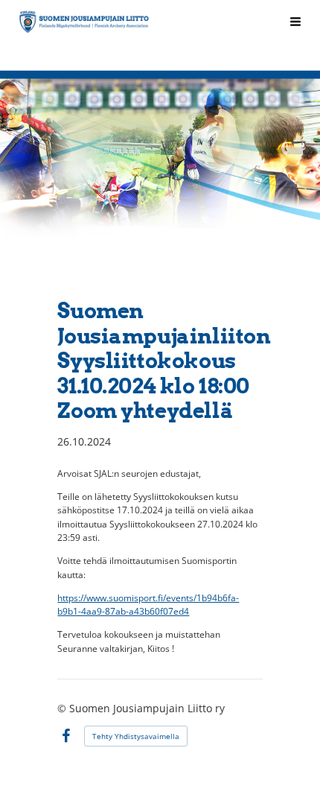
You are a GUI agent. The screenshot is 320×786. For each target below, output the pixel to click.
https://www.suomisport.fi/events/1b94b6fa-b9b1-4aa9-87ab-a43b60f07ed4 (148, 605)
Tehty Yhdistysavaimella (135, 736)
